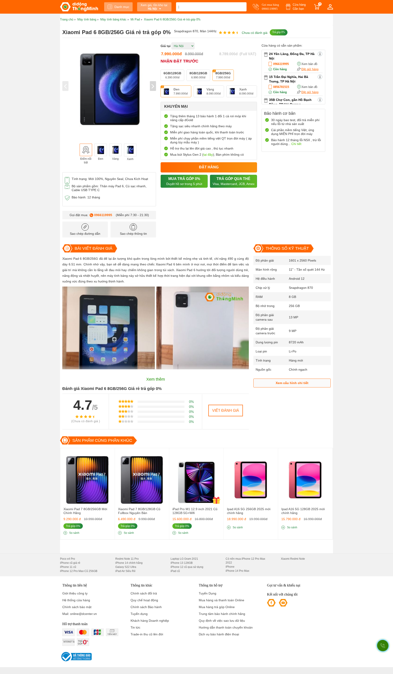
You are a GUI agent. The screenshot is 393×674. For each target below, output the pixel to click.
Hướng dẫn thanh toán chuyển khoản (226, 627)
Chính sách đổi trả (144, 593)
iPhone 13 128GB (182, 562)
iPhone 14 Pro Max (237, 570)
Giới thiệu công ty (75, 593)
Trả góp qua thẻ (233, 181)
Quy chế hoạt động (144, 600)
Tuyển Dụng (207, 593)
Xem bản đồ (309, 64)
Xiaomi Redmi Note (293, 558)
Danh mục (121, 7)
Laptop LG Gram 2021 (184, 558)
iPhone (230, 566)
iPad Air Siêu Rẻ (125, 571)
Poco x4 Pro (67, 558)
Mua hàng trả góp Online (217, 607)
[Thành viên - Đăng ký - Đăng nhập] (330, 7)
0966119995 (103, 215)
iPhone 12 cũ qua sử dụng (187, 567)
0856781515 (281, 87)
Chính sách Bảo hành (146, 607)
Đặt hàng (209, 167)
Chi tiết (296, 144)
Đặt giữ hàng (309, 69)
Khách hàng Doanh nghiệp (150, 620)
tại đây (208, 154)
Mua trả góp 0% (184, 181)
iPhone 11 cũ (68, 567)
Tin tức (135, 627)
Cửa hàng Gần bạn (299, 6)
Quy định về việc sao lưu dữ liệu (222, 620)
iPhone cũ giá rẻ (70, 562)
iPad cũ (175, 571)
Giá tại (166, 46)
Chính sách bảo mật (76, 607)
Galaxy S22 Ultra (125, 567)
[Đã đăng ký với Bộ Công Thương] (76, 657)
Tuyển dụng (139, 614)
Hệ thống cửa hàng (76, 600)
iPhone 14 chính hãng (129, 562)
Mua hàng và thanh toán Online (221, 600)
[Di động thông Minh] (79, 6)
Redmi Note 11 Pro (127, 558)
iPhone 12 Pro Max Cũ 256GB (78, 571)
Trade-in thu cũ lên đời (147, 634)
